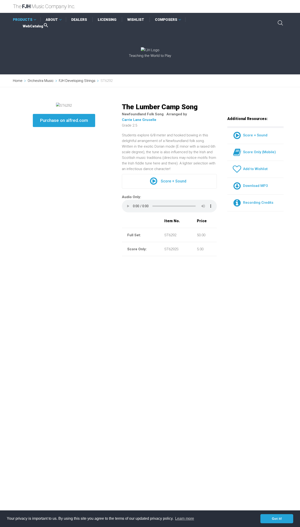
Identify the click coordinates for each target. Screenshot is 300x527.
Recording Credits (257, 202)
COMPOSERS (166, 20)
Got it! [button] (277, 518)
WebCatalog (33, 26)
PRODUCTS (22, 20)
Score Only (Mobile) (258, 152)
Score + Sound (173, 181)
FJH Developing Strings (77, 81)
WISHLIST (135, 20)
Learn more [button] (184, 518)
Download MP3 (254, 186)
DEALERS (79, 20)
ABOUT (52, 20)
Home (17, 81)
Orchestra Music (41, 81)
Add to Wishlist (254, 169)
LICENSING (107, 20)
